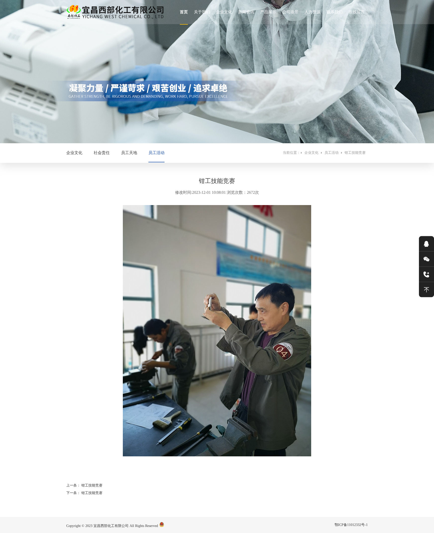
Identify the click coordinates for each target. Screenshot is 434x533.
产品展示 (268, 12)
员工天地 (129, 153)
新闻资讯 (246, 12)
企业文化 (224, 12)
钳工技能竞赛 (356, 153)
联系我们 (335, 12)
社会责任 (102, 153)
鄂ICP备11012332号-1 (351, 525)
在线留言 (357, 12)
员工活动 (156, 153)
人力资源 (312, 12)
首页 (184, 12)
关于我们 (202, 12)
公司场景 (290, 12)
